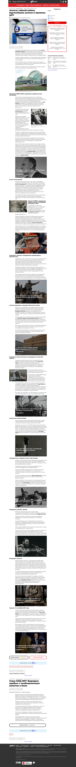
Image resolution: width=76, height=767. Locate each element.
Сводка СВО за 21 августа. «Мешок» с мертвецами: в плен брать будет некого (57, 33)
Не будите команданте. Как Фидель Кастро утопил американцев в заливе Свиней (30, 549)
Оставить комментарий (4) (38, 657)
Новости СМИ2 (28, 675)
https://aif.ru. (19, 757)
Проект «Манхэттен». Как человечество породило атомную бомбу (29, 409)
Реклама (17, 745)
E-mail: (49, 10)
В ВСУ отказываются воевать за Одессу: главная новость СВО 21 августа (57, 38)
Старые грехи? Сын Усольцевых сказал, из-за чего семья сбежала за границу (59, 58)
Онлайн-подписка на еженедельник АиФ (38, 745)
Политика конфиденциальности (21, 759)
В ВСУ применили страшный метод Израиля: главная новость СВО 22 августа (57, 43)
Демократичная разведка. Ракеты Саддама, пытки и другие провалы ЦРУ (30, 646)
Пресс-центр (49, 745)
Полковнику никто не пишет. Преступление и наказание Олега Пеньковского (30, 170)
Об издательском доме (24, 745)
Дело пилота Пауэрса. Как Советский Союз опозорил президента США (30, 500)
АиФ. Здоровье (52, 18)
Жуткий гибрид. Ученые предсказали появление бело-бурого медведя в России (60, 62)
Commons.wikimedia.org (42, 126)
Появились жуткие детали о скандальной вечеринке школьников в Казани (57, 48)
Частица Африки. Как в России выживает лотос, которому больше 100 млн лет (59, 66)
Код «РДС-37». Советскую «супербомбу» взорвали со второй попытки (29, 449)
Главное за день (52, 15)
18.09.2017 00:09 (12, 8)
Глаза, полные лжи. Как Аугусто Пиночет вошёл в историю (29, 246)
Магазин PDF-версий (57, 745)
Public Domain (34, 91)
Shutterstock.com (12, 44)
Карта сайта (32, 746)
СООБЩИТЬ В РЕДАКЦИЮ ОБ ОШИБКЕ (42, 746)
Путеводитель (25, 746)
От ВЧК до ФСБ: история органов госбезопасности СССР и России (27, 348)
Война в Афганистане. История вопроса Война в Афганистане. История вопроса (29, 296)
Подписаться (57, 22)
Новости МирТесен (52, 70)
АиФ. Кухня (51, 20)
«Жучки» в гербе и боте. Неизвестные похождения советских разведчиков (28, 599)
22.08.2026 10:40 (12, 679)
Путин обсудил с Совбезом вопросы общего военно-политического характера (57, 29)
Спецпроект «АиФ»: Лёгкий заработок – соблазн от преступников (38, 5)
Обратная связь (19, 746)
